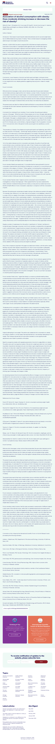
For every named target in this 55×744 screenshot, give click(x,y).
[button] (47, 3)
